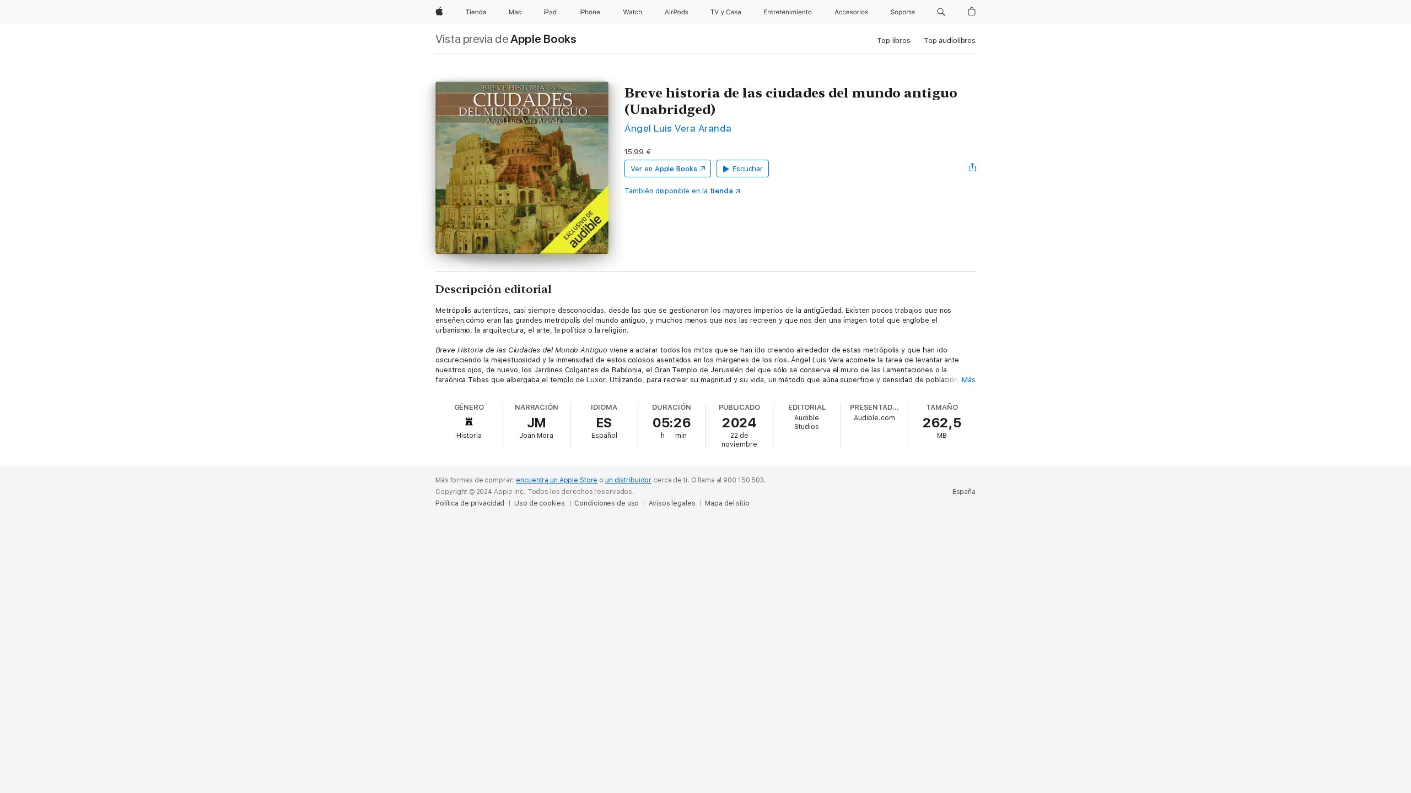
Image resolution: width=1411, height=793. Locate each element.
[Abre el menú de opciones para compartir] (973, 168)
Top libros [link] (894, 40)
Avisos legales (672, 503)
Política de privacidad (469, 503)
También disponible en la (678, 191)
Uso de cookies (539, 503)
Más (969, 380)
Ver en (664, 169)
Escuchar (748, 169)
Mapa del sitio (727, 503)
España (964, 492)
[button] (941, 12)
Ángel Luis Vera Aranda (678, 128)
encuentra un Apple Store (556, 480)
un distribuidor (628, 480)
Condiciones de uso (606, 503)
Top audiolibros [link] (950, 40)
